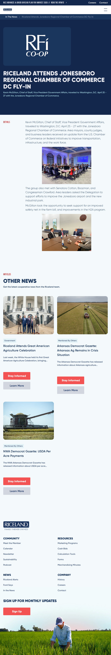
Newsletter (8, 554)
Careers (92, 2)
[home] (7, 9)
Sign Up (17, 611)
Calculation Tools (66, 554)
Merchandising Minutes (69, 565)
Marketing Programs (68, 543)
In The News (11, 16)
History (61, 579)
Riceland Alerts (10, 579)
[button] (105, 10)
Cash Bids (63, 548)
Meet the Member (12, 543)
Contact (103, 2)
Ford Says (8, 585)
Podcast (7, 565)
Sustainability (10, 559)
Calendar (8, 548)
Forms (61, 559)
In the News (9, 590)
